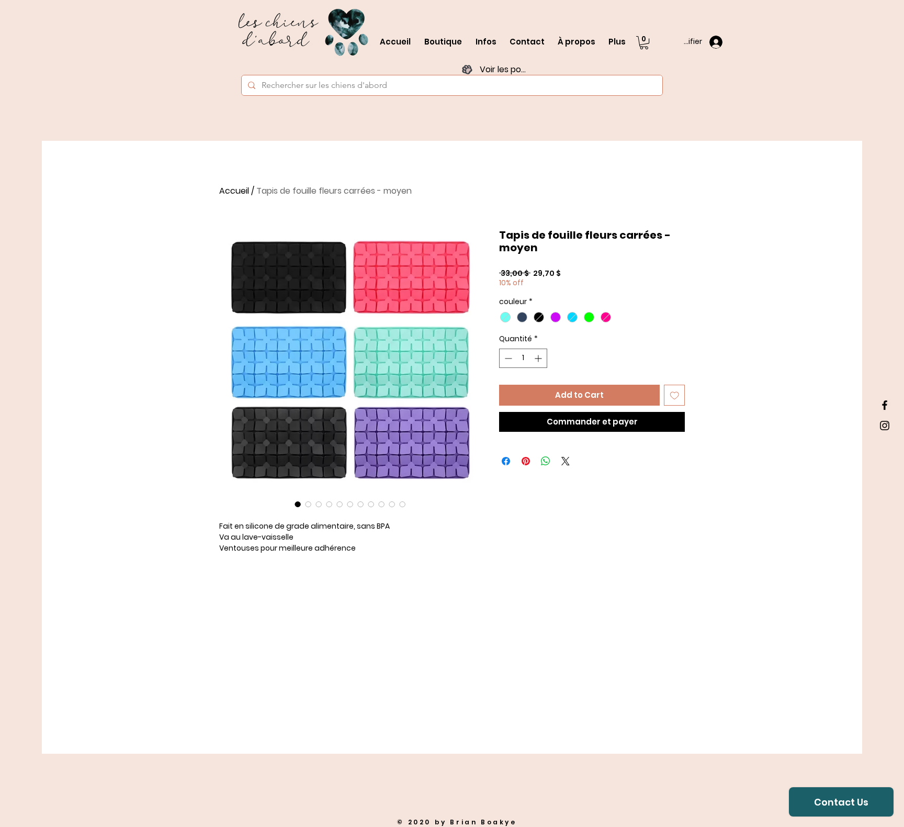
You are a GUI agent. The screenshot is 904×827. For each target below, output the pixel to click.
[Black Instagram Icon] (884, 425)
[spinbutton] (523, 358)
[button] (644, 42)
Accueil (234, 191)
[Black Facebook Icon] (884, 405)
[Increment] (539, 358)
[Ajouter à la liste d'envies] (674, 395)
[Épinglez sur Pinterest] (525, 461)
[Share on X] (565, 461)
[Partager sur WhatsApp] (545, 461)
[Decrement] (507, 358)
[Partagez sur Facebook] (506, 461)
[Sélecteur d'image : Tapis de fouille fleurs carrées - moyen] (297, 504)
